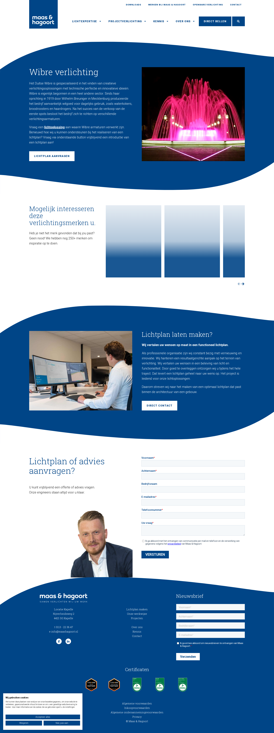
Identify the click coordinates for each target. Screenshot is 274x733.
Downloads (133, 4)
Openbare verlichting (208, 4)
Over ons (183, 21)
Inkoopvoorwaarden (137, 708)
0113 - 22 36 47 (63, 627)
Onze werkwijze (137, 613)
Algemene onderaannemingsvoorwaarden (137, 712)
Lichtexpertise (84, 21)
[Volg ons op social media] (59, 641)
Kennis (158, 21)
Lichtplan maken (137, 609)
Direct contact (159, 405)
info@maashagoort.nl (63, 631)
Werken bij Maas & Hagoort (167, 4)
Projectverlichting (125, 21)
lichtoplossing (54, 127)
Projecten (137, 618)
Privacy (137, 716)
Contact (236, 4)
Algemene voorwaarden (137, 703)
